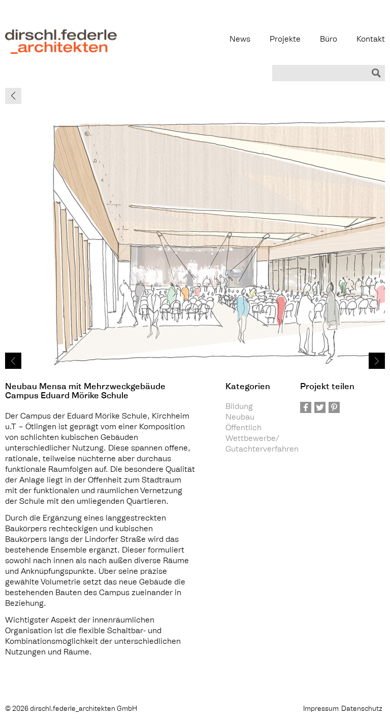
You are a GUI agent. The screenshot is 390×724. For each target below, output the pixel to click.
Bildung (239, 407)
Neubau (239, 418)
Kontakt (370, 40)
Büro (328, 40)
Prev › (13, 361)
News (240, 40)
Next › (377, 361)
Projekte (285, 40)
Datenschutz (361, 709)
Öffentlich (243, 428)
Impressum (321, 709)
